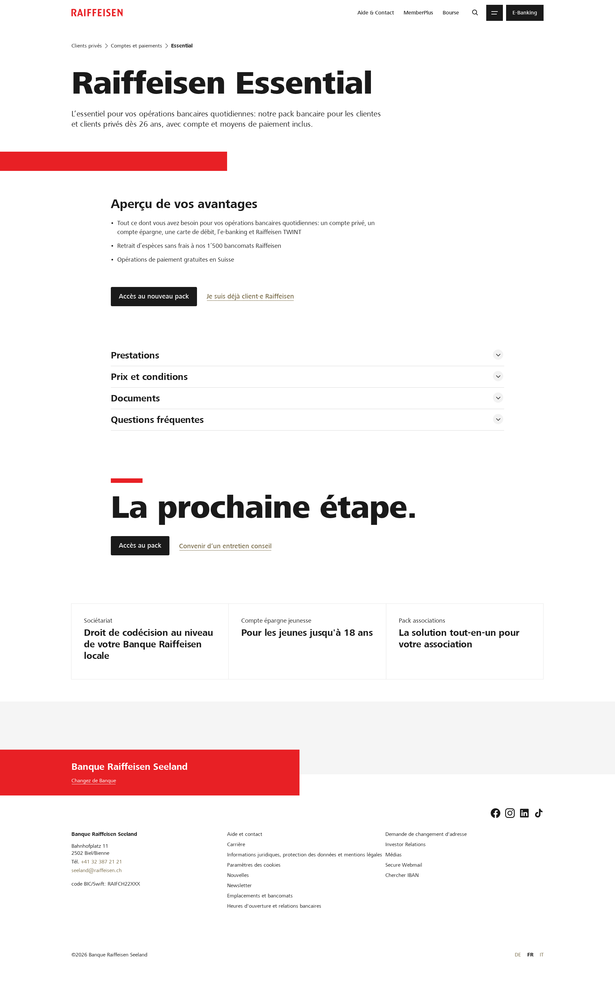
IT (542, 955)
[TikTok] (539, 813)
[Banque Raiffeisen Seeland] (97, 12)
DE (518, 955)
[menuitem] (376, 13)
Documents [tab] (135, 398)
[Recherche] (474, 13)
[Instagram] (510, 813)
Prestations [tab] (135, 355)
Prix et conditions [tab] (149, 376)
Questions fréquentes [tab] (157, 419)
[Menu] (494, 13)
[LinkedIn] (524, 813)
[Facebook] (495, 813)
